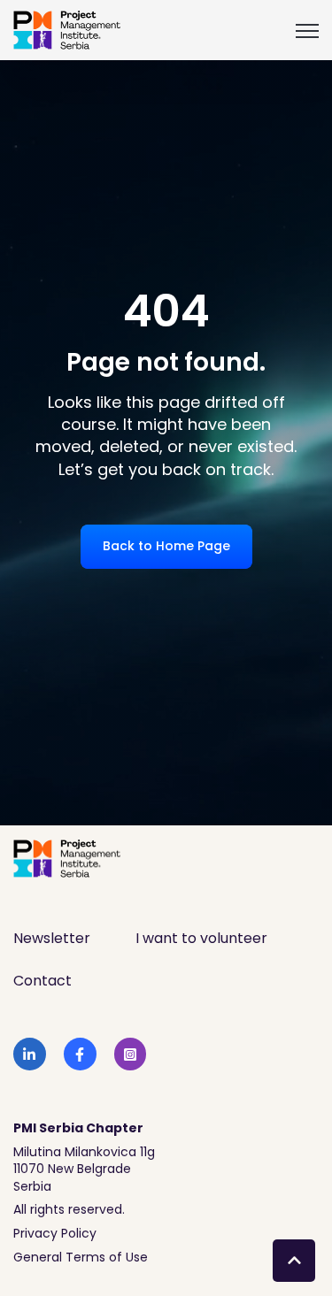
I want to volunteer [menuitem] (201, 938)
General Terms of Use (80, 1257)
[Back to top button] (294, 1260)
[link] (67, 29)
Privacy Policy (55, 1233)
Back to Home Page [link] (166, 546)
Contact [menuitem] (42, 980)
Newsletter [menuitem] (51, 938)
